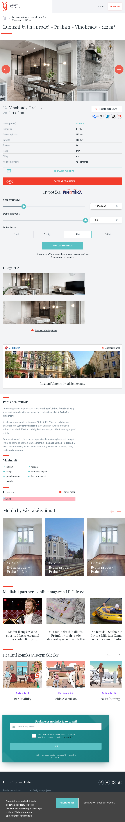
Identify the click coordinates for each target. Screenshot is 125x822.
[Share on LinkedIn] (107, 116)
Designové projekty (42, 790)
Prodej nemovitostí (12, 790)
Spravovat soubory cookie (99, 803)
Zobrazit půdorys (64, 171)
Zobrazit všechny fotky (46, 330)
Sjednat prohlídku (64, 181)
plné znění (68, 737)
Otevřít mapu (69, 492)
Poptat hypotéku (62, 246)
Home (6, 17)
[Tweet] (101, 116)
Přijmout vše (67, 803)
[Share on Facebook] (95, 116)
